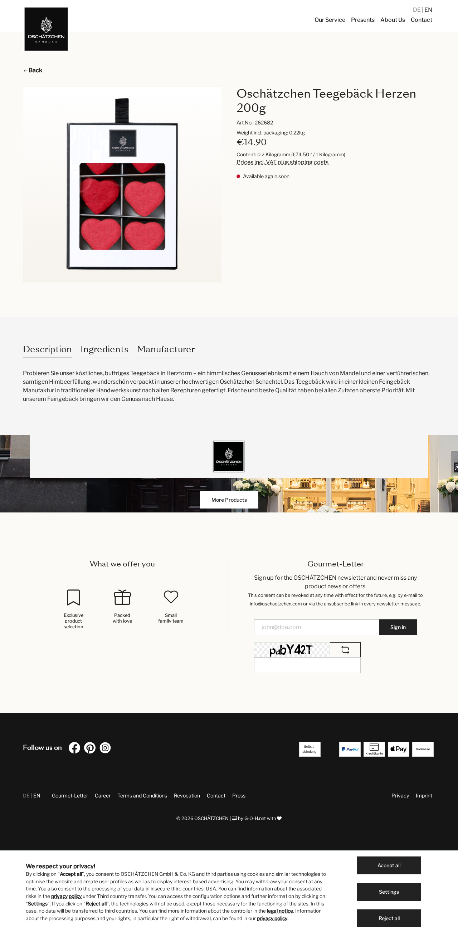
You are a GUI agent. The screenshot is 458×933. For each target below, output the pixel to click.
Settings (389, 892)
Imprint (424, 795)
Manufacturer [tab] (166, 349)
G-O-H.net (255, 818)
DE (417, 9)
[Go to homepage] (46, 29)
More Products (229, 500)
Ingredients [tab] (104, 349)
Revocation (187, 795)
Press (238, 795)
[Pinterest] (91, 749)
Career (103, 795)
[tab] (47, 349)
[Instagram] (106, 749)
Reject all (389, 918)
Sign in (398, 627)
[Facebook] (76, 749)
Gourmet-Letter (70, 795)
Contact (216, 795)
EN (428, 9)
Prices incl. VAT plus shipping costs (282, 162)
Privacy (400, 795)
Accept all (388, 865)
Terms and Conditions (142, 795)
